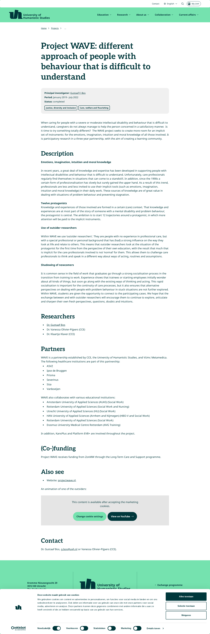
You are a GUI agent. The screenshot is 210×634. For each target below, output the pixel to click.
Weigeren (186, 615)
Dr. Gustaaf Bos (56, 325)
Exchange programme (170, 585)
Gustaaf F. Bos (78, 93)
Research (122, 14)
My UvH (195, 3)
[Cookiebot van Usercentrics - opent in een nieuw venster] (18, 628)
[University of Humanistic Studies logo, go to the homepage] (29, 14)
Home (44, 28)
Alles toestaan (186, 596)
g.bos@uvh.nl (69, 549)
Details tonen (153, 628)
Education (103, 14)
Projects (55, 28)
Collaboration (162, 14)
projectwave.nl (67, 480)
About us (141, 14)
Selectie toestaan (186, 606)
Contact (155, 3)
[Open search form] (182, 3)
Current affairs (187, 14)
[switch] (84, 628)
